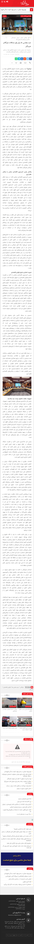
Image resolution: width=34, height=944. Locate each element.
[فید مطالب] (7, 935)
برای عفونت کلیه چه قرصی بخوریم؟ (22, 829)
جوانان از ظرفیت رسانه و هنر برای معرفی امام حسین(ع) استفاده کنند (17, 782)
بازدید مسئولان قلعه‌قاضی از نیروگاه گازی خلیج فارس (18, 876)
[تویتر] (27, 935)
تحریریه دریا (12, 54)
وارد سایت (16, 762)
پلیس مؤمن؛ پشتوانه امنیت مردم (10, 728)
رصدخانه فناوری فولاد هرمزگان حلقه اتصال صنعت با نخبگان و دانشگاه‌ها (16, 839)
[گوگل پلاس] (17, 935)
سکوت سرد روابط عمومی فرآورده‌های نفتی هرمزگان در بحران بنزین (16, 832)
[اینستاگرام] (23, 935)
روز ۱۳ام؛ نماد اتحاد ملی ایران (24, 801)
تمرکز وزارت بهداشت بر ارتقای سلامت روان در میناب (18, 786)
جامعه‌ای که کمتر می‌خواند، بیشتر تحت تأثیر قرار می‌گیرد (17, 884)
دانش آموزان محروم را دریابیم (24, 789)
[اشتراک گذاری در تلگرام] (19, 58)
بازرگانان (22, 687)
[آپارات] (14, 935)
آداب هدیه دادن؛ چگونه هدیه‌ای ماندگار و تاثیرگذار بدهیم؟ (17, 836)
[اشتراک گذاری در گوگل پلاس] (24, 58)
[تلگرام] (20, 935)
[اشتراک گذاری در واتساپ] (16, 58)
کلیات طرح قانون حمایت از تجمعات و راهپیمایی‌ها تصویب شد (17, 810)
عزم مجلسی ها (15, 687)
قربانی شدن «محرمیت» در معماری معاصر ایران (20, 879)
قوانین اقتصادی (6, 687)
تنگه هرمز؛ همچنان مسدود (24, 799)
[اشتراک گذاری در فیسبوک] (30, 58)
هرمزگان (31, 690)
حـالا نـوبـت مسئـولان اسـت (24, 814)
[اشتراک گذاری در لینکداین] (22, 58)
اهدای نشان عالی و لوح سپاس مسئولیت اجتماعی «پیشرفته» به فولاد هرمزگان (16, 775)
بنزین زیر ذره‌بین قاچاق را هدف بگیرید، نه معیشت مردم (26, 729)
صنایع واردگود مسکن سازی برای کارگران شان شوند (19, 843)
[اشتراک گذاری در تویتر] (27, 58)
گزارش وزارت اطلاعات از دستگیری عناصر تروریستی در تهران (16, 804)
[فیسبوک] (30, 935)
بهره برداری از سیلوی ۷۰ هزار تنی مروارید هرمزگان (19, 779)
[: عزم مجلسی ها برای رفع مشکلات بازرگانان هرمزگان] (25, 62)
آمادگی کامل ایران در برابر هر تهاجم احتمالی (20, 807)
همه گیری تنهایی (27, 882)
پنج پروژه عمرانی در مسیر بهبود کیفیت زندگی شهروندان (16, 10)
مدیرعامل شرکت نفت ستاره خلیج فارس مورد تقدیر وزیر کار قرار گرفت (17, 847)
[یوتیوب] (10, 935)
